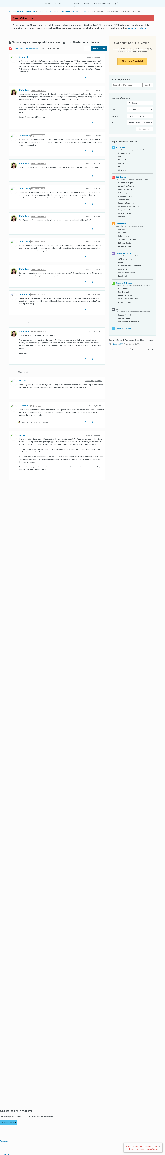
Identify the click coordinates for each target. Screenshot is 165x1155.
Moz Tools (120, 147)
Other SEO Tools (124, 302)
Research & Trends (124, 283)
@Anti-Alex (37, 406)
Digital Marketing (123, 253)
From (114, 110)
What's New (122, 170)
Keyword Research (125, 190)
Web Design (122, 269)
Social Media (122, 276)
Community (121, 223)
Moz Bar (121, 163)
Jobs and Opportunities (127, 239)
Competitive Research (126, 186)
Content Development (126, 183)
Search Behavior (124, 292)
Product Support (124, 315)
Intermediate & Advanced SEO (25, 49)
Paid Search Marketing (126, 273)
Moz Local (122, 160)
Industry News (123, 236)
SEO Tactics (121, 177)
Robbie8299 (118, 344)
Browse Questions (121, 97)
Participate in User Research (128, 322)
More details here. (137, 28)
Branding (121, 262)
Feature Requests (124, 318)
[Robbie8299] (110, 343)
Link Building (122, 193)
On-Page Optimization (126, 196)
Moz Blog (121, 229)
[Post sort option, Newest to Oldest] (87, 48)
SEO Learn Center (124, 243)
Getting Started (124, 153)
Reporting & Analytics (126, 203)
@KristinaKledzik (39, 136)
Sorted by (115, 116)
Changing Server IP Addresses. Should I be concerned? (131, 340)
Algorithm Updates (125, 296)
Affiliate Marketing (125, 259)
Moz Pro (121, 156)
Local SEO (122, 217)
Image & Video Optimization (128, 210)
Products (4, 1141)
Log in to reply (99, 48)
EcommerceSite (24, 57)
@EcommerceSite (39, 90)
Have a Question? (121, 79)
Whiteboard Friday (125, 246)
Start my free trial (132, 61)
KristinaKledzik (24, 90)
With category (116, 123)
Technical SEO (123, 200)
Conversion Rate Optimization (129, 266)
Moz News (122, 233)
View (113, 103)
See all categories (123, 329)
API (119, 167)
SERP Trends (123, 289)
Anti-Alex (22, 381)
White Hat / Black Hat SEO (128, 299)
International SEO (125, 213)
